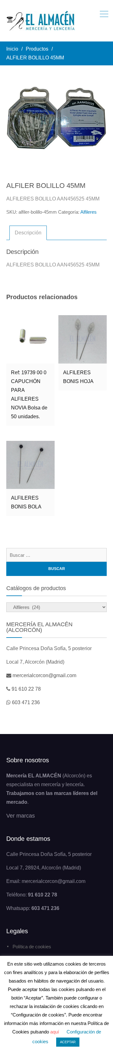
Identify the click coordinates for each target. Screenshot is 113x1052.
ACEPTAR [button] (68, 1042)
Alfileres (88, 212)
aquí (54, 1031)
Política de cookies (32, 946)
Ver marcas (20, 816)
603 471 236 (26, 702)
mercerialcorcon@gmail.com (44, 675)
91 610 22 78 (26, 689)
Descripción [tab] (28, 232)
